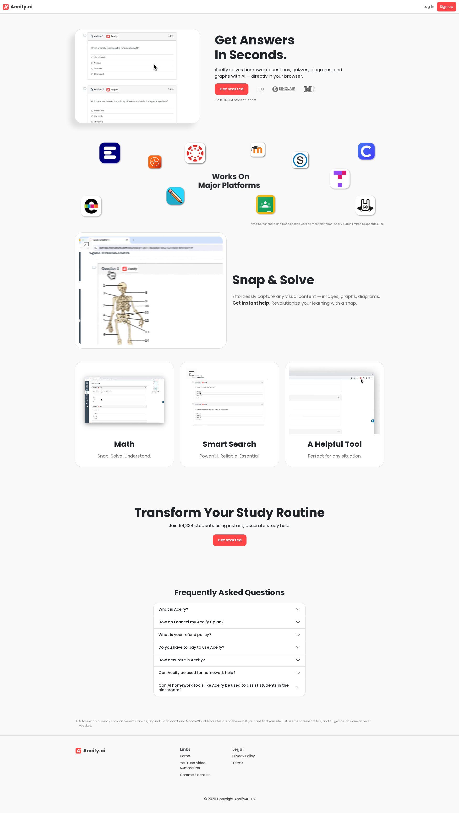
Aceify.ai (22, 6)
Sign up (446, 6)
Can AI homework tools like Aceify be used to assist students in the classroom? (223, 688)
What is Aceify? (173, 609)
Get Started (231, 89)
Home (185, 756)
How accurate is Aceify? (181, 660)
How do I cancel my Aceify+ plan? (191, 622)
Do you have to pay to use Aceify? (191, 647)
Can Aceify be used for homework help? (196, 672)
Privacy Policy (243, 756)
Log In (428, 6)
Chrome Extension (195, 774)
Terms (237, 762)
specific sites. (375, 224)
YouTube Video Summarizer (192, 765)
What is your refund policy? (184, 634)
